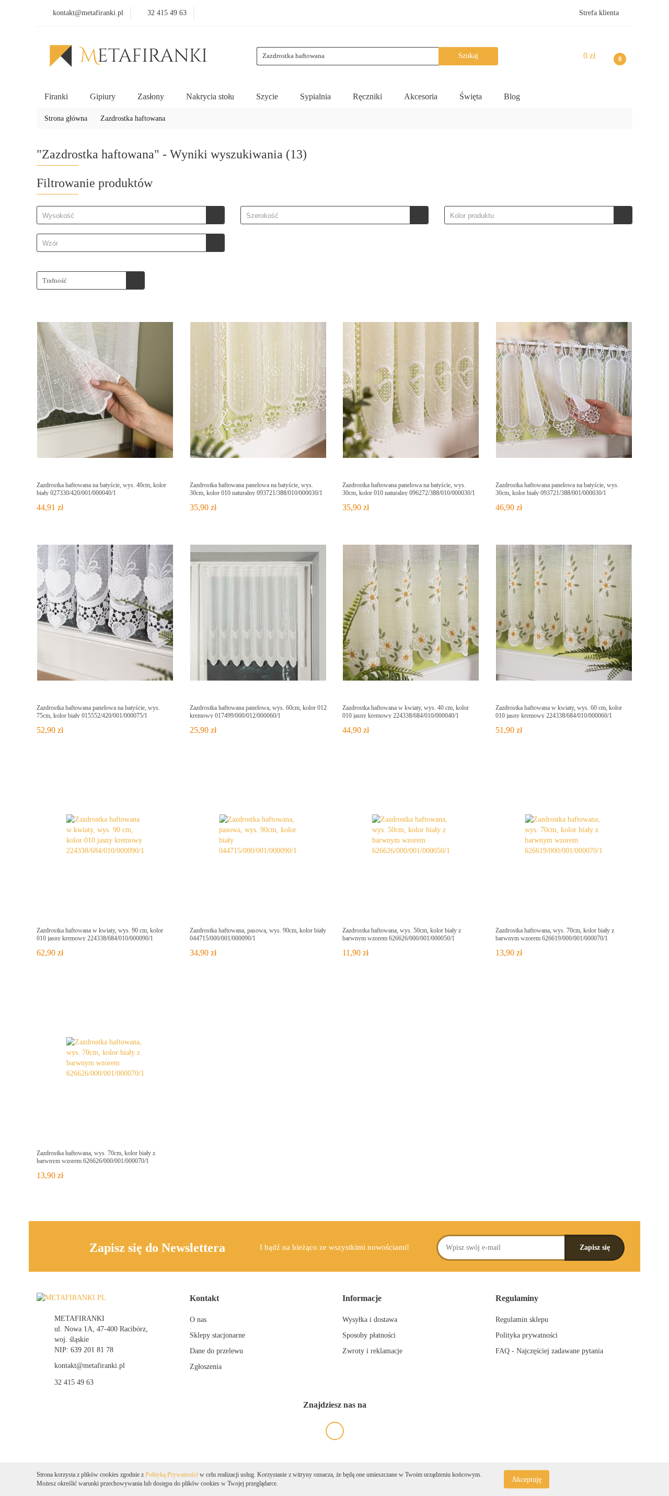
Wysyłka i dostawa (369, 1320)
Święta (471, 96)
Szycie (268, 96)
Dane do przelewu (216, 1351)
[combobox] (131, 215)
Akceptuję (526, 1479)
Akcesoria (422, 96)
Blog (512, 96)
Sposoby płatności (369, 1335)
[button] (204, 1299)
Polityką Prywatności (171, 1474)
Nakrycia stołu (211, 96)
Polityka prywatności (526, 1335)
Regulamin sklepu (521, 1320)
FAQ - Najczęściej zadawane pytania (549, 1351)
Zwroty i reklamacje (372, 1351)
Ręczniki (368, 96)
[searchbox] (124, 216)
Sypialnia (316, 96)
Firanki (57, 96)
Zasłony (151, 96)
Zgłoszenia (206, 1367)
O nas (198, 1320)
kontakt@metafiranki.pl (89, 1366)
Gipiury (104, 96)
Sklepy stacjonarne (217, 1335)
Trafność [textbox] (54, 280)
